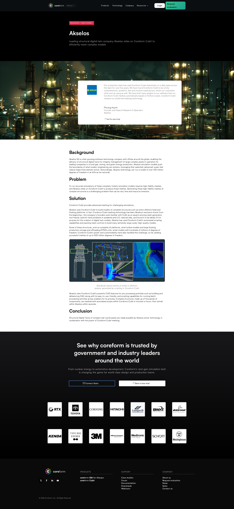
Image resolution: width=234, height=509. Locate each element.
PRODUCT (71, 6)
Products (105, 6)
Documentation (128, 483)
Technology (117, 6)
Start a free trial (142, 383)
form (87, 480)
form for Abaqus (92, 477)
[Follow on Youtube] (58, 480)
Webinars (125, 488)
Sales (164, 486)
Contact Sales (91, 383)
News (165, 483)
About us (166, 477)
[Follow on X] (41, 480)
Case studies (127, 477)
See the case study (113, 119)
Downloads (126, 486)
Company (130, 6)
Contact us (167, 488)
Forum (124, 480)
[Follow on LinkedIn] (52, 480)
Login (159, 5)
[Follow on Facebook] (47, 480)
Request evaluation (172, 5)
